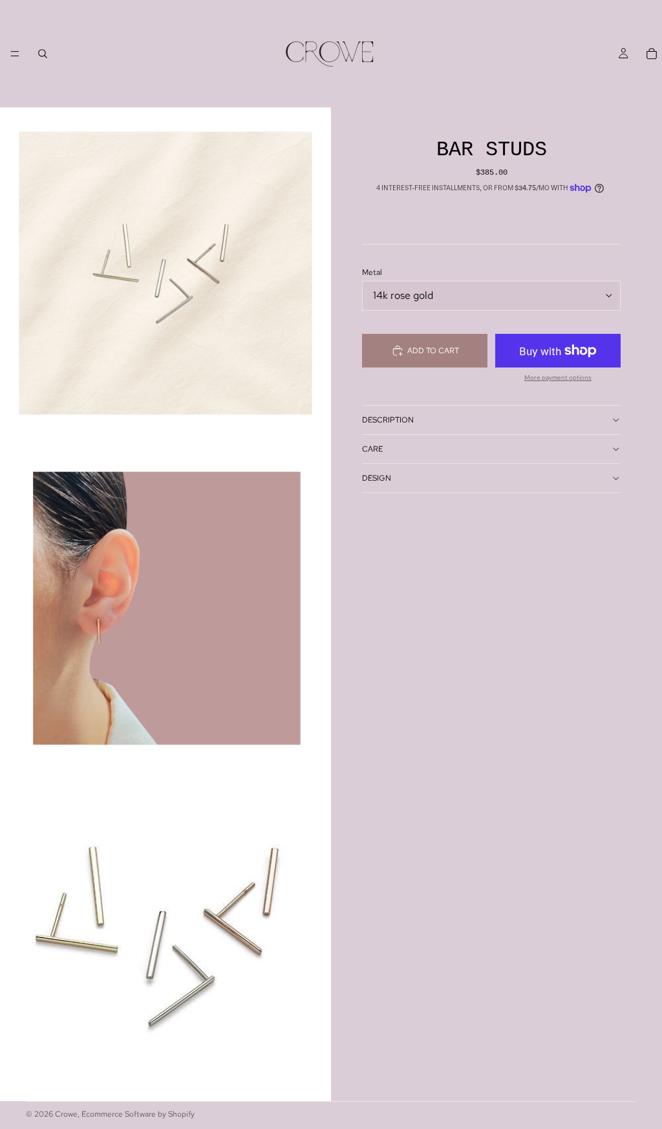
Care (372, 449)
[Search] (42, 53)
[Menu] (15, 54)
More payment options (558, 378)
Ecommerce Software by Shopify (138, 1114)
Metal (372, 272)
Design (376, 478)
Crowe (66, 1114)
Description (388, 420)
